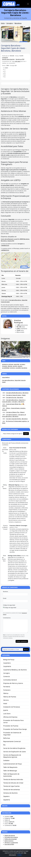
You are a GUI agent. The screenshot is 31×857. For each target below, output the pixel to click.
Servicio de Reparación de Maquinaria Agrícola (12, 756)
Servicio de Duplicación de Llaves (14, 752)
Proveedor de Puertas (10, 726)
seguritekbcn (6, 377)
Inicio (3, 23)
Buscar (26, 649)
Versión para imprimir (8, 59)
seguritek (16, 364)
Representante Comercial (12, 741)
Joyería (5, 710)
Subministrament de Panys (12, 764)
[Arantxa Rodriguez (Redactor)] (7, 323)
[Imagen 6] (23, 355)
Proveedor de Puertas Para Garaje (15, 729)
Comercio (6, 676)
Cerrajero (9, 23)
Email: (4, 598)
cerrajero (22, 364)
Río (4, 745)
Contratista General (10, 680)
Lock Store (6, 714)
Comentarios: (7, 618)
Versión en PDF (20, 59)
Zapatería (6, 800)
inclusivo (4, 366)
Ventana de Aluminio (10, 793)
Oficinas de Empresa (10, 717)
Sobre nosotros (9, 841)
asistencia (5, 364)
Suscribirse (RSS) (9, 844)
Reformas (6, 738)
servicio (15, 366)
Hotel (5, 703)
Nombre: (5, 591)
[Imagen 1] (10, 355)
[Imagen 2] (13, 355)
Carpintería (7, 666)
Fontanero (6, 690)
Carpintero (7, 663)
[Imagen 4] (18, 355)
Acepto (19, 855)
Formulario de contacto (11, 837)
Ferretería (6, 687)
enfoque (10, 364)
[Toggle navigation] (28, 3)
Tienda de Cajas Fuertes (11, 786)
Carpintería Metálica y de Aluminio (15, 670)
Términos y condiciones (11, 842)
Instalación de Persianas (11, 707)
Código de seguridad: (9, 605)
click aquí (17, 61)
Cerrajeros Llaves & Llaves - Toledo (16, 395)
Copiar (26, 433)
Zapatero (6, 796)
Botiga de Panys (8, 660)
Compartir (5, 57)
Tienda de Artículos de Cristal (13, 783)
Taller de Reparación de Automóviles (11, 775)
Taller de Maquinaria (10, 767)
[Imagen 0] (7, 355)
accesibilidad (5, 368)
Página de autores (10, 835)
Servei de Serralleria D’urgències (14, 748)
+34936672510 (5, 245)
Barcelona (18, 23)
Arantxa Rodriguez (18, 321)
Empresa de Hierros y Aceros (13, 683)
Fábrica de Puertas (9, 697)
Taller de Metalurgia (10, 771)
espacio (20, 366)
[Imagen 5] (21, 355)
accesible (18, 368)
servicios (12, 368)
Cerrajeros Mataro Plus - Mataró (15, 412)
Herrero (6, 700)
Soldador (6, 760)
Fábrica (5, 693)
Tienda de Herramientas (11, 790)
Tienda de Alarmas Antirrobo (13, 779)
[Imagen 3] (15, 355)
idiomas (10, 366)
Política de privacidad (11, 839)
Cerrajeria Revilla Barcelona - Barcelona (17, 393)
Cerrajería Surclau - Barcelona (14, 397)
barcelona (24, 368)
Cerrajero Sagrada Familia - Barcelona (17, 419)
